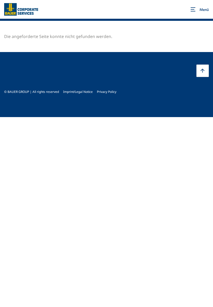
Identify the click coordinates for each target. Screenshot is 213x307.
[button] (202, 71)
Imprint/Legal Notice (78, 91)
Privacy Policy (106, 91)
